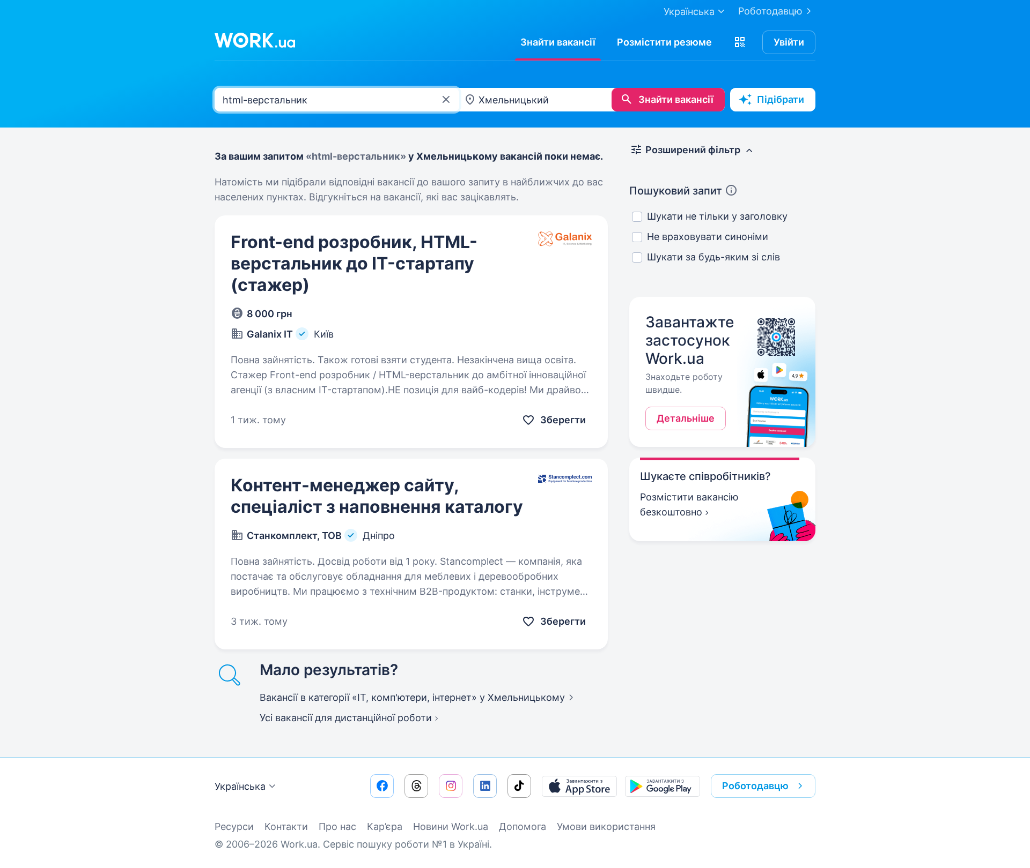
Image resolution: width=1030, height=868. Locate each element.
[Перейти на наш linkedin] (485, 786)
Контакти (286, 826)
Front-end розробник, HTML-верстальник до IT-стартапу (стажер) (354, 263)
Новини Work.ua (450, 826)
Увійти (789, 42)
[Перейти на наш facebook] (382, 786)
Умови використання (606, 826)
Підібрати (780, 99)
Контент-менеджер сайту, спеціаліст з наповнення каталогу (377, 496)
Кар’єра (384, 826)
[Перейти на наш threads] (416, 786)
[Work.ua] (255, 40)
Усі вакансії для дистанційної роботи (346, 717)
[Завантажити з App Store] (579, 786)
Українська (240, 786)
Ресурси (234, 826)
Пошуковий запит (675, 190)
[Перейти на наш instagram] (450, 786)
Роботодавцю (770, 11)
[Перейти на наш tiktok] (519, 786)
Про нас (337, 826)
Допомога (522, 826)
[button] (740, 42)
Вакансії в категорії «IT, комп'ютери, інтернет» (412, 697)
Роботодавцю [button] (755, 785)
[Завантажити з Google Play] (662, 786)
